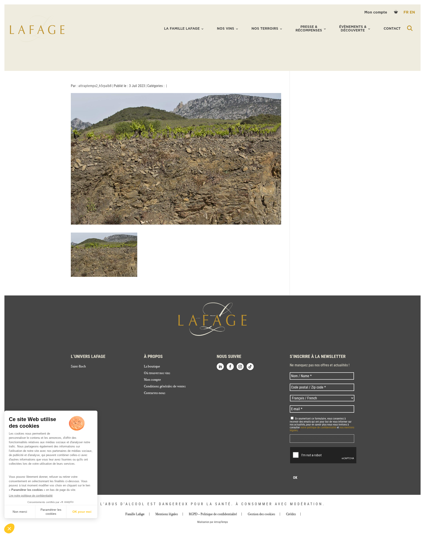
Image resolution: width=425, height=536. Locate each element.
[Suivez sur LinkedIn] (220, 366)
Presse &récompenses (309, 28)
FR (407, 12)
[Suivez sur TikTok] (250, 366)
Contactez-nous (154, 393)
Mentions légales (166, 514)
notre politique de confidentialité (318, 427)
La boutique (152, 366)
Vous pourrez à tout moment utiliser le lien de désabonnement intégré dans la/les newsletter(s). (321, 438)
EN (412, 12)
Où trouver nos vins (157, 373)
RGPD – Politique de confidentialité (213, 514)
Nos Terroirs (264, 28)
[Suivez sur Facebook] (230, 366)
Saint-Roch (78, 366)
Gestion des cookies (261, 514)
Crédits (291, 514)
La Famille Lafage (182, 28)
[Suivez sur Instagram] (240, 366)
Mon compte (376, 12)
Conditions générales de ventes (165, 386)
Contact (392, 28)
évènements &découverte (352, 28)
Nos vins (225, 28)
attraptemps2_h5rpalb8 (95, 86)
